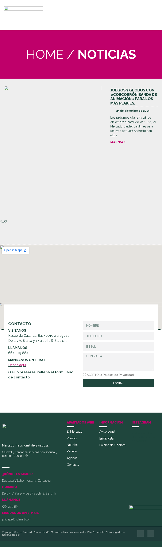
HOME (45, 54)
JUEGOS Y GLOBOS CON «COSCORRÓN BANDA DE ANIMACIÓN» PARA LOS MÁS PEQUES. (133, 96)
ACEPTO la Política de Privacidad (110, 375)
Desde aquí (17, 365)
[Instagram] (150, 533)
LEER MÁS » (118, 141)
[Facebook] (140, 533)
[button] (153, 15)
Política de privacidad (106, 438)
